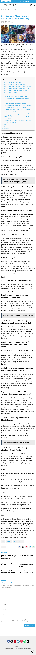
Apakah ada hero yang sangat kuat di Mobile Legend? (17, 117)
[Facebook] (8, 641)
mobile (21, 541)
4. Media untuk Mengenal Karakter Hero (18, 88)
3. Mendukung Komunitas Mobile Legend (19, 86)
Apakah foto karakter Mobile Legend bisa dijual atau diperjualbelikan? (18, 121)
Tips (5, 126)
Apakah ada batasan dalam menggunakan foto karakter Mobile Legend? (18, 110)
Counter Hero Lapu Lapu (26, 555)
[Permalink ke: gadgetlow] (2, 22)
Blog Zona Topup (10, 5)
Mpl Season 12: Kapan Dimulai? (7, 563)
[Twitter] (11, 641)
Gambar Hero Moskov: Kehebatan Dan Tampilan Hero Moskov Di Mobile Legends (8, 572)
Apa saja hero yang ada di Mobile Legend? (17, 96)
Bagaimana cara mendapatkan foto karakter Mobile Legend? (17, 99)
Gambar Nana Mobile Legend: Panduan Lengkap (26, 571)
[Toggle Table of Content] (31, 79)
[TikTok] (28, 641)
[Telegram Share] (30, 547)
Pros (5, 124)
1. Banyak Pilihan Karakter (14, 82)
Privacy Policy (18, 646)
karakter (9, 541)
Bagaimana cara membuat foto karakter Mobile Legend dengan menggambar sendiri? (18, 106)
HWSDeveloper (27, 648)
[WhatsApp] (24, 641)
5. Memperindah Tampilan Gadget (17, 90)
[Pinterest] (15, 641)
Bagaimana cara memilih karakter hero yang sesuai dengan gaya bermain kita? (19, 114)
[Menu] (2, 4)
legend (15, 541)
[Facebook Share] (19, 547)
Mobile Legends (5, 13)
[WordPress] (18, 641)
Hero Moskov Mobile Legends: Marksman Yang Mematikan (26, 564)
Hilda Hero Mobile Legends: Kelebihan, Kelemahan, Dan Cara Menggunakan (8, 557)
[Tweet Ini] (23, 547)
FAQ (5, 94)
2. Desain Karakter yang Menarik (16, 84)
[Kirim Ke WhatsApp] (33, 547)
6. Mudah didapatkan (13, 92)
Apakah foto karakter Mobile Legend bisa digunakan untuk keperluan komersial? (17, 103)
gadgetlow (7, 21)
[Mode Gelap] (31, 4)
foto (3, 541)
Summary (6, 128)
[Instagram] (21, 641)
